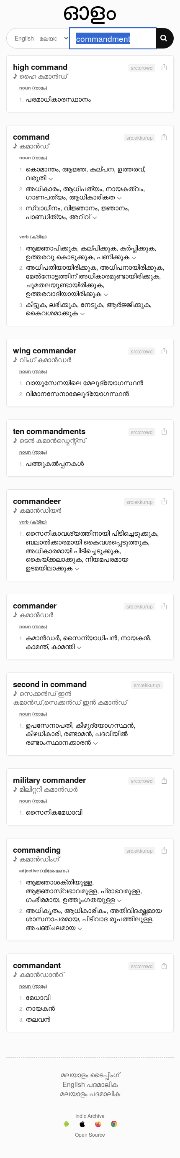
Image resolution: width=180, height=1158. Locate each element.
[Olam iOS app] (82, 1125)
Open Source (90, 1134)
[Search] (165, 38)
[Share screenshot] (163, 67)
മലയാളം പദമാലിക (90, 1093)
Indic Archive (90, 1115)
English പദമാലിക (90, 1084)
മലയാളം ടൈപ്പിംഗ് (90, 1074)
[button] (50, 179)
